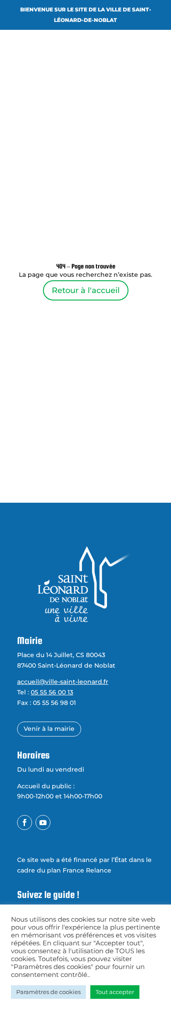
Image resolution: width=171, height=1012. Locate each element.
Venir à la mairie (49, 729)
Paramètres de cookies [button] (48, 991)
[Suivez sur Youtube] (43, 822)
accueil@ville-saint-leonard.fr (62, 682)
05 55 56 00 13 (52, 692)
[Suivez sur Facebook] (24, 822)
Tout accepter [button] (115, 991)
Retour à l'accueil (86, 290)
